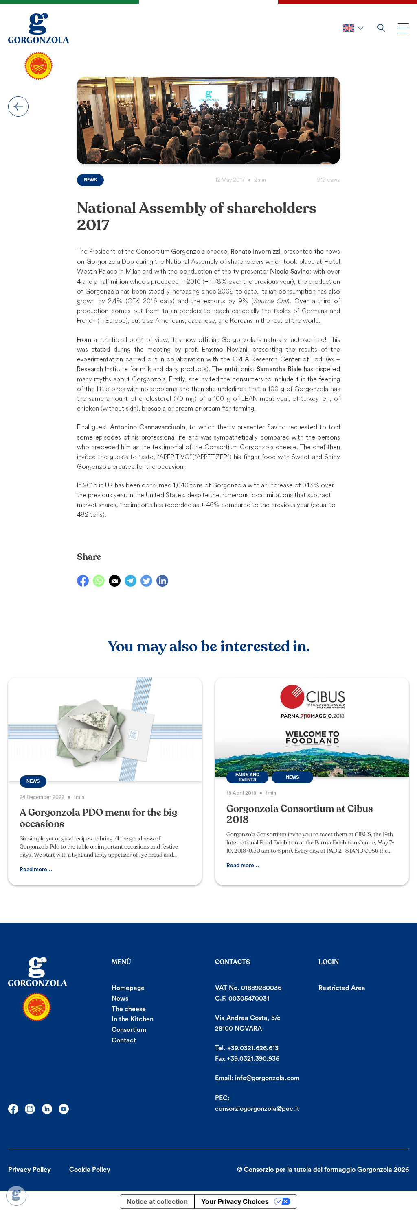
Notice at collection (157, 1201)
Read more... (36, 870)
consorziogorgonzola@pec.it (257, 1108)
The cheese (129, 1009)
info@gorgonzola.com (267, 1078)
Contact (124, 1040)
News (18, 106)
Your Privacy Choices (235, 1201)
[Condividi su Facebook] (83, 581)
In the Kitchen (133, 1019)
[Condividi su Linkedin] (162, 581)
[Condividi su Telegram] (130, 581)
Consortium (129, 1030)
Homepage (128, 988)
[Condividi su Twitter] (146, 581)
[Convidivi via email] (115, 581)
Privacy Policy (29, 1169)
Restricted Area (341, 988)
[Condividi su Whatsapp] (99, 581)
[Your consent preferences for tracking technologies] (16, 1195)
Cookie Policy (89, 1169)
